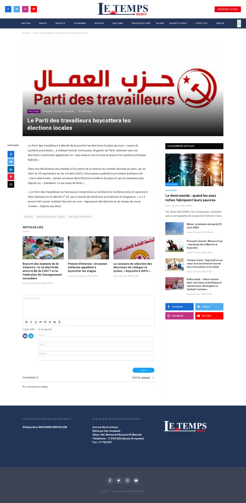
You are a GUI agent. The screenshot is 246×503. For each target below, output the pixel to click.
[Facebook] (11, 154)
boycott (28, 216)
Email (42, 344)
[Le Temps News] (123, 9)
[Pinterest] (11, 177)
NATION (26, 23)
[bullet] (50, 322)
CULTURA (118, 23)
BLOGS (160, 23)
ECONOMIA (80, 23)
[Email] (11, 184)
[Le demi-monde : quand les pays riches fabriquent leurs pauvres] (194, 170)
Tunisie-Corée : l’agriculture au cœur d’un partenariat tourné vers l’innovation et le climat (205, 263)
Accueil (26, 33)
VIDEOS (220, 23)
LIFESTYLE (202, 23)
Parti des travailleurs (80, 216)
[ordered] (45, 322)
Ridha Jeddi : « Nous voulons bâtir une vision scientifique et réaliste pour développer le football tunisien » (204, 284)
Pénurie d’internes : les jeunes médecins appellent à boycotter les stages (87, 267)
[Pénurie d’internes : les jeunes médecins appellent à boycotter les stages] (88, 247)
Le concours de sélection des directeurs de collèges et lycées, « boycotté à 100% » (132, 267)
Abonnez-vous (228, 9)
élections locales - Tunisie (51, 216)
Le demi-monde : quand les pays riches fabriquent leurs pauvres (190, 198)
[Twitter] (11, 162)
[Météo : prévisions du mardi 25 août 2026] (174, 228)
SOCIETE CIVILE (178, 23)
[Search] (239, 23)
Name (42, 335)
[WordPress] (30, 335)
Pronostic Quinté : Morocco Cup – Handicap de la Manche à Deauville (205, 244)
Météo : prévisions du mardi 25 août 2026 (204, 226)
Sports (99, 23)
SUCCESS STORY (141, 23)
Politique (34, 111)
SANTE (43, 23)
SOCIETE (60, 23)
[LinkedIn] (11, 169)
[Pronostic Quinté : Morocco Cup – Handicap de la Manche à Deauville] (174, 245)
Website (42, 353)
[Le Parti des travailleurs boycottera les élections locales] (123, 88)
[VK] (25, 335)
